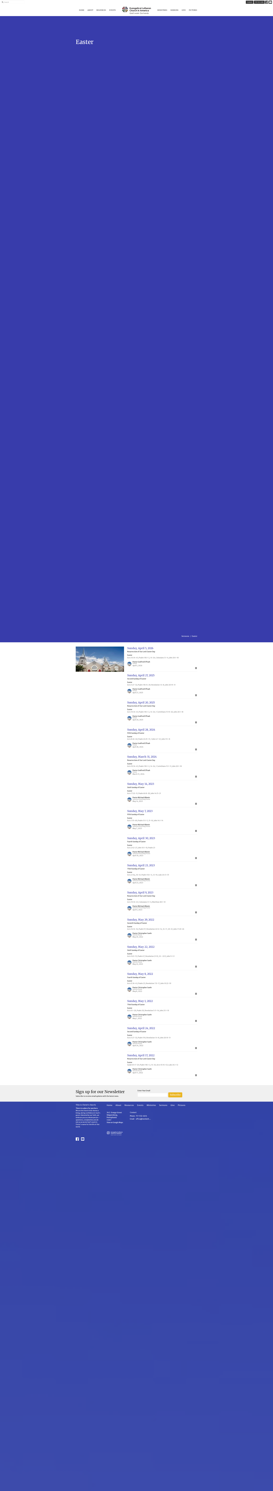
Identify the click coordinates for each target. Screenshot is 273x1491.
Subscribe (175, 1094)
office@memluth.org (143, 1119)
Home (81, 10)
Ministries (162, 10)
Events (112, 10)
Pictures (193, 10)
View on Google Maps (115, 1122)
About (90, 10)
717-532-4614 (259, 2)
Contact (249, 2)
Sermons (174, 10)
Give (184, 10)
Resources (101, 10)
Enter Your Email (144, 1091)
